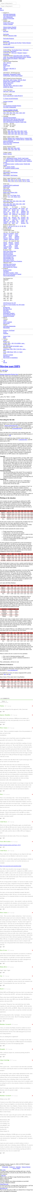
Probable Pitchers (16, 105)
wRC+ (9, 343)
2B (12, 226)
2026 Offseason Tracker (9, 265)
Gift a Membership (8, 17)
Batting (5, 154)
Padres (22, 221)
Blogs (4, 337)
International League (12, 158)
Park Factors (6, 323)
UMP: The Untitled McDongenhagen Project (14, 57)
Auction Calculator (8, 24)
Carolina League (19, 164)
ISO (13, 343)
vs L (8, 195)
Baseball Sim (6, 307)
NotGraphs (25, 50)
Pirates (13, 221)
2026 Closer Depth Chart (9, 251)
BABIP (10, 346)
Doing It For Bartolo (12, 58)
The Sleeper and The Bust (14, 42)
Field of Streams (26, 42)
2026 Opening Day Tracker (10, 267)
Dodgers (23, 218)
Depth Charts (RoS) (8, 83)
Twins (13, 212)
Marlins (5, 218)
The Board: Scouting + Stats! (10, 272)
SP (8, 227)
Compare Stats (28, 138)
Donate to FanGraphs (8, 18)
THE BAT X (12, 68)
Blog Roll (5, 31)
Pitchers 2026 (13, 192)
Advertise (18, 1167)
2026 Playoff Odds (8, 119)
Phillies (5, 223)
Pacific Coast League (23, 158)
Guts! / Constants (7, 322)
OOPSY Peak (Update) (17, 75)
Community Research (8, 47)
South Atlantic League (20, 161)
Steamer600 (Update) (15, 74)
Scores (5, 332)
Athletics (23, 211)
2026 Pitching (13, 172)
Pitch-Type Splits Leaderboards (11, 142)
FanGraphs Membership (9, 14)
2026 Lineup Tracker (8, 260)
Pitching (10, 154)
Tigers (13, 211)
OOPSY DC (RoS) (8, 87)
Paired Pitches (6, 311)
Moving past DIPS (10, 366)
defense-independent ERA (11, 425)
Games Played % (18, 95)
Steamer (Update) (15, 81)
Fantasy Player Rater (8, 22)
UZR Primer (6, 349)
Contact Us (12, 1167)
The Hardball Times (17, 50)
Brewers (14, 217)
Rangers (23, 214)
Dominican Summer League (12, 168)
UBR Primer (10, 352)
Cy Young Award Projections (10, 98)
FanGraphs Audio (17, 55)
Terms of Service (26, 1167)
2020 (20, 113)
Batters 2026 (6, 192)
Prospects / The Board (8, 330)
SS (14, 226)
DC (11, 208)
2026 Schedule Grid (8, 257)
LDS (19, 179)
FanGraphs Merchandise (9, 15)
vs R (11, 195)
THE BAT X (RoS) (18, 85)
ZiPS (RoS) (6, 80)
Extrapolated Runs (17, 428)
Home (14, 195)
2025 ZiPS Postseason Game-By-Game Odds (14, 122)
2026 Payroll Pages (8, 254)
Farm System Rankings (9, 275)
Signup (5, 28)
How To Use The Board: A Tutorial (12, 274)
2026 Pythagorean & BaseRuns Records (13, 120)
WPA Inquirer (6, 189)
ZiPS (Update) (13, 80)
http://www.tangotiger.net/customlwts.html (10, 866)
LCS (15, 179)
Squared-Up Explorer (8, 316)
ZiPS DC (8, 62)
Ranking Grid (11, 138)
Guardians (14, 208)
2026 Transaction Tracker (9, 255)
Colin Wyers (5, 370)
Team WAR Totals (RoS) (9, 205)
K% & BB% (17, 343)
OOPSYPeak (6, 75)
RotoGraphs (6, 41)
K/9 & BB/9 (16, 346)
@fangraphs (5, 1167)
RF (22, 226)
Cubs (13, 220)
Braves (5, 217)
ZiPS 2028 (12, 91)
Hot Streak (6, 310)
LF (18, 226)
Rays (4, 211)
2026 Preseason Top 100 (9, 303)
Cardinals (14, 218)
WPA (15, 352)
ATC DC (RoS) (7, 84)
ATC (4, 67)
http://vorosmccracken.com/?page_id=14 (10, 845)
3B (16, 226)
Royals (14, 210)
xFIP (7, 346)
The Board (6, 271)
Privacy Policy (16, 1168)
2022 (14, 113)
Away (18, 195)
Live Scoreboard (7, 105)
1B (9, 226)
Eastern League (10, 159)
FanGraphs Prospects (8, 38)
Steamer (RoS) (7, 81)
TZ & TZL (19, 349)
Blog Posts (13, 28)
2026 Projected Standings (9, 117)
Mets (4, 220)
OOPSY (5, 70)
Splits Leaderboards (8, 141)
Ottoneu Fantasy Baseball (9, 27)
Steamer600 (6, 74)
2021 (17, 113)
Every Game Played (8, 95)
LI (17, 352)
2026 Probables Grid (8, 258)
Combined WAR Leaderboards (11, 185)
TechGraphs (6, 51)
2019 (23, 113)
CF (20, 226)
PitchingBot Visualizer (9, 313)
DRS (11, 349)
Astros (22, 210)
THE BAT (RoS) (7, 85)
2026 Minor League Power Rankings (12, 261)
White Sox (14, 214)
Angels (23, 208)
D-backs (23, 217)
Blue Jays (5, 208)
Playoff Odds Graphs (18, 119)
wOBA (5, 343)
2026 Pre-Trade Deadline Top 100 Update (14, 304)
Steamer (5, 64)
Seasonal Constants (8, 354)
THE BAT (5, 68)
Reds (13, 223)
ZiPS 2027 (6, 91)
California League (9, 164)
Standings (5, 333)
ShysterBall (6, 54)
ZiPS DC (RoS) (22, 80)
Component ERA (22, 439)
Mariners (23, 212)
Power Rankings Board (9, 314)
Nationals (5, 221)
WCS (23, 179)
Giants (22, 220)
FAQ (8, 28)
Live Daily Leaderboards (9, 107)
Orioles (5, 210)
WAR (4, 352)
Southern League (18, 159)
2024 (7, 113)
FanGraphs (6, 34)
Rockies (23, 223)
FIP (4, 346)
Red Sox (5, 212)
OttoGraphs (21, 58)
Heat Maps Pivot (7, 309)
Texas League (27, 159)
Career (25, 131)
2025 (4, 113)
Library (5, 320)
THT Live (14, 52)
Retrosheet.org (3, 1188)
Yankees (5, 214)
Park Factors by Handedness (10, 357)
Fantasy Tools (6, 336)
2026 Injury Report (8, 252)
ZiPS (4, 62)
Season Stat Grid (7, 144)
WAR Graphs (6, 186)
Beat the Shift (6, 44)
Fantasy (25, 52)
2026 (9, 131)
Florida (13, 166)
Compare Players (19, 138)
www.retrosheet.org (12, 670)
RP (10, 227)
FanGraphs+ (13, 51)
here (5, 674)
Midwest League (10, 161)
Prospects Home (7, 270)
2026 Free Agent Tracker (9, 264)
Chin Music (26, 55)
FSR (14, 349)
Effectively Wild (12, 35)
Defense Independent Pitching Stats (9, 374)
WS (12, 179)
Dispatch (19, 52)
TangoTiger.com (4, 1184)
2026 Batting (6, 172)
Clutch (20, 352)
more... (23, 343)
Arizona (8, 166)
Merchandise (6, 327)
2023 (11, 113)
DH (25, 226)
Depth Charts (6, 65)
